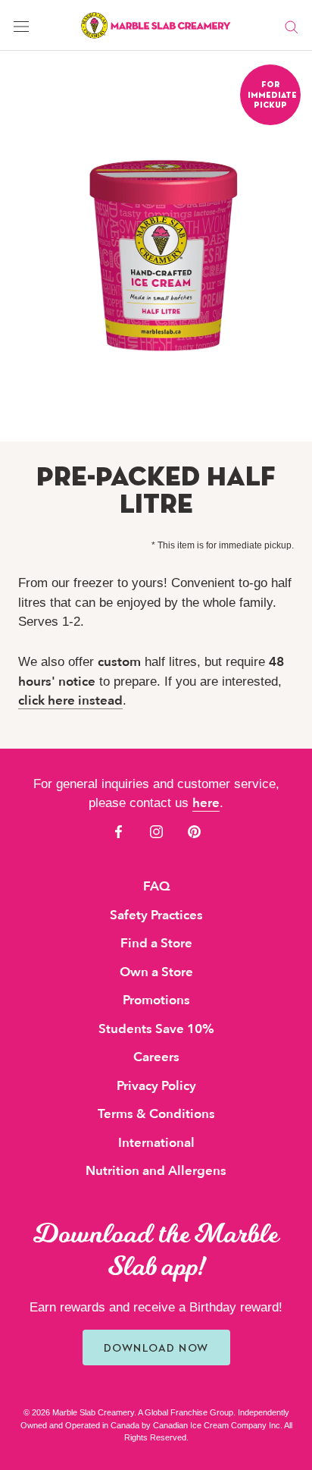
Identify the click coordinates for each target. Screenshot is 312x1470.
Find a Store (156, 943)
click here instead (70, 700)
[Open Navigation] (21, 25)
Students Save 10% (156, 1029)
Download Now (156, 1347)
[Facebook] (118, 831)
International (156, 1142)
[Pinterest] (194, 831)
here (206, 803)
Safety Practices (156, 915)
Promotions (156, 1000)
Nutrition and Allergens (156, 1170)
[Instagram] (156, 831)
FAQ (156, 886)
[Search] (291, 26)
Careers (156, 1057)
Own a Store (156, 972)
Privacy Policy (156, 1086)
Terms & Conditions (156, 1114)
